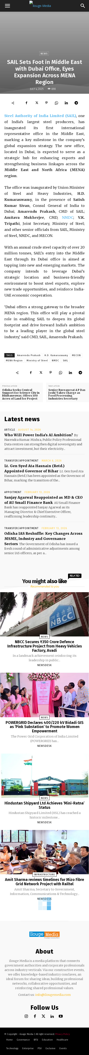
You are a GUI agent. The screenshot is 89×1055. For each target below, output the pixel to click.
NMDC (67, 217)
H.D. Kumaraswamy (56, 355)
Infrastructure (44, 874)
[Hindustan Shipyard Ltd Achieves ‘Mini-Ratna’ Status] (44, 776)
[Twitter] (43, 1016)
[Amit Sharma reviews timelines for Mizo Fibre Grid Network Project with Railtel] (44, 852)
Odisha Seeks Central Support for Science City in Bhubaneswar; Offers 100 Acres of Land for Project (21, 394)
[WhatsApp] (56, 102)
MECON (76, 355)
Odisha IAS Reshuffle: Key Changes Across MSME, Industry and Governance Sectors (43, 538)
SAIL (65, 360)
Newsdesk (44, 665)
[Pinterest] (46, 102)
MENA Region (14, 360)
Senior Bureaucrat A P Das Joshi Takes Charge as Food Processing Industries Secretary (66, 394)
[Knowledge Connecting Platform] (44, 935)
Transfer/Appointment (21, 460)
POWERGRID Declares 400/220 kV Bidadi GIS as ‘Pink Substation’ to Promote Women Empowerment (45, 727)
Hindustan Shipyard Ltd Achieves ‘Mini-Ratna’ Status (44, 805)
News (44, 53)
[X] (36, 102)
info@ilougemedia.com (53, 995)
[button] (7, 6)
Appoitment (13, 492)
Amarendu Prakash (29, 355)
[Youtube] (61, 1016)
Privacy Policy (62, 1034)
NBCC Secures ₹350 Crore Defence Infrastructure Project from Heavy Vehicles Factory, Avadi (44, 646)
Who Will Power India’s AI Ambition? (38, 435)
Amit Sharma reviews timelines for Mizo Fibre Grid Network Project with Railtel (44, 881)
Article (9, 429)
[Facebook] (26, 102)
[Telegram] (76, 102)
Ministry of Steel (37, 360)
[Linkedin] (66, 102)
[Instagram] (26, 1016)
